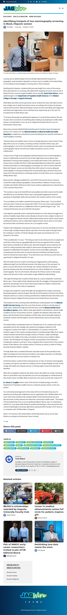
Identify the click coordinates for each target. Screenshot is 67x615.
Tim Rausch (41, 550)
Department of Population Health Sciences (33, 96)
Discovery (7, 16)
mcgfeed (19, 445)
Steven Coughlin (23, 448)
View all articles (22, 470)
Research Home (11, 572)
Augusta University (11, 1)
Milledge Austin (11, 556)
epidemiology (20, 442)
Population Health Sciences (52, 445)
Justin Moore (48, 442)
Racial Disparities (10, 448)
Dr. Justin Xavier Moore (49, 93)
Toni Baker (10, 27)
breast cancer (9, 442)
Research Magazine (13, 579)
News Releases (35, 16)
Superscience (35, 448)
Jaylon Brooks (11, 515)
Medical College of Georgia (33, 445)
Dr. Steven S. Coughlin (11, 382)
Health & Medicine (20, 16)
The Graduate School (48, 448)
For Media (44, 1)
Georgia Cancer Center (34, 442)
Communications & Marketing (49, 5)
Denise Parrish (42, 518)
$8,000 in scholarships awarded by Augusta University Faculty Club (16, 509)
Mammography (9, 445)
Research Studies (12, 576)
